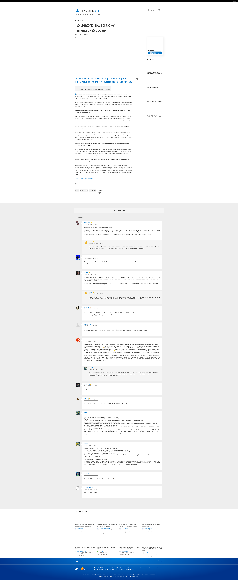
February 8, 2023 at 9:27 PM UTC (91, 475)
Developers (152, 574)
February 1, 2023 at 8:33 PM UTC (96, 243)
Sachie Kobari (80, 528)
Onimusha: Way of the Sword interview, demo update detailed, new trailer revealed (84, 525)
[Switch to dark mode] (148, 10)
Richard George (147, 552)
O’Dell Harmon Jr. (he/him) (105, 528)
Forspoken (77, 190)
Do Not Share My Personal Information (130, 576)
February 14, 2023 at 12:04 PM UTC (91, 489)
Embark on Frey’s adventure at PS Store (154, 53)
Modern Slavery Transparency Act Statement (109, 576)
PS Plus (92, 14)
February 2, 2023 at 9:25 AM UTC (91, 341)
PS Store (87, 14)
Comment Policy (85, 574)
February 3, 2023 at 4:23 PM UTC (91, 445)
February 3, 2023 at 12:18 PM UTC (91, 400)
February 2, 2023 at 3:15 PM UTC (91, 386)
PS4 (83, 14)
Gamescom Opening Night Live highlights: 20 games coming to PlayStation (107, 525)
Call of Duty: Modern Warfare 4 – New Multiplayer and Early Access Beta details (128, 525)
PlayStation (90, 10)
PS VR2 (80, 14)
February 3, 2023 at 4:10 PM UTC (96, 369)
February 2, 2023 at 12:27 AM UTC (91, 325)
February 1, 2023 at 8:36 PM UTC (96, 293)
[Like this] (84, 532)
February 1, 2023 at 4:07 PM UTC (91, 224)
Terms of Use (105, 574)
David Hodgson (125, 528)
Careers (136, 574)
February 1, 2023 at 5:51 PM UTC (91, 258)
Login (152, 10)
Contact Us (145, 574)
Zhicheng (101, 551)
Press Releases (129, 574)
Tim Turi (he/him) (82, 88)
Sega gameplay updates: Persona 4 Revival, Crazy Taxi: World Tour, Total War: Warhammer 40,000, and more (152, 548)
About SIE (98, 574)
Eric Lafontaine (125, 551)
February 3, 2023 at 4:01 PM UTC (91, 414)
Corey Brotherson (148, 528)
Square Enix (94, 190)
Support (93, 574)
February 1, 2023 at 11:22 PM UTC (91, 309)
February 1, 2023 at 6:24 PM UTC (91, 274)
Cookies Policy (121, 574)
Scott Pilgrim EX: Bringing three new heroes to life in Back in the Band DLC (129, 547)
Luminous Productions (84, 190)
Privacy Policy (113, 574)
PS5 (76, 14)
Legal (140, 574)
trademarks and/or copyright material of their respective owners (111, 569)
